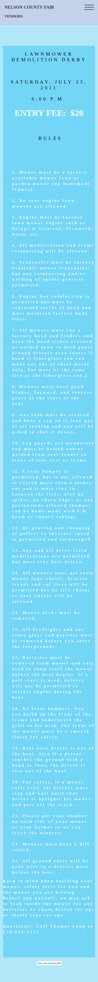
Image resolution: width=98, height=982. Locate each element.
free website (48, 963)
